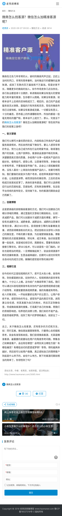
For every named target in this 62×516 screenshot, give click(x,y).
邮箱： (9, 472)
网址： (9, 479)
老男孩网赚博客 (27, 508)
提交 (31, 492)
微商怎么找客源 (12, 122)
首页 (4, 11)
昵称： (9, 465)
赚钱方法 (35, 28)
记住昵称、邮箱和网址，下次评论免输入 (23, 485)
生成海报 (10, 404)
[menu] (58, 3)
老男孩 (5, 28)
